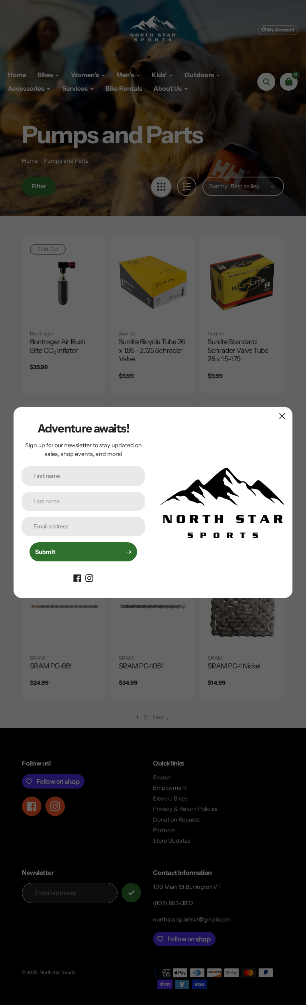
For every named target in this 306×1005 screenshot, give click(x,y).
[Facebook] (77, 577)
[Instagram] (89, 577)
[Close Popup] (282, 416)
